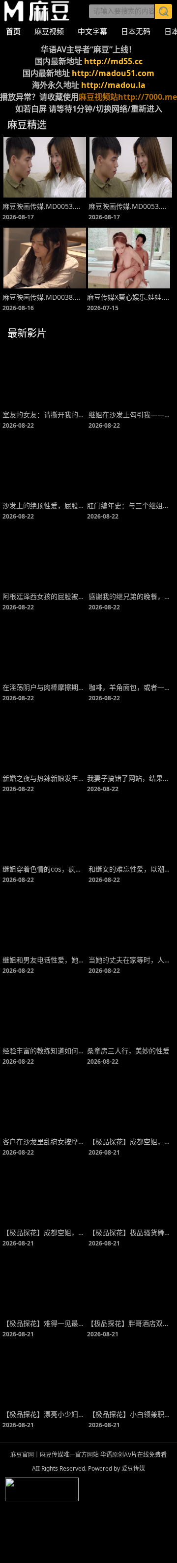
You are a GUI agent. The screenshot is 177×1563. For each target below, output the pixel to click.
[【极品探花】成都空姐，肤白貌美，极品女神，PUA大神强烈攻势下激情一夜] (130, 1102)
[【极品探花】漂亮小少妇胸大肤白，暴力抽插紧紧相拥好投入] (44, 1375)
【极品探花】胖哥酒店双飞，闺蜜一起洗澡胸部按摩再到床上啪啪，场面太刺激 (129, 1323)
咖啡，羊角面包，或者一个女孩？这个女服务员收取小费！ (130, 687)
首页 (13, 31)
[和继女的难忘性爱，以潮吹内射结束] (130, 830)
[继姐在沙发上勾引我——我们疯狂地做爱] (130, 375)
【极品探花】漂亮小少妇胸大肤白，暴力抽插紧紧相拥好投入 (44, 1414)
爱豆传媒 (37, 11)
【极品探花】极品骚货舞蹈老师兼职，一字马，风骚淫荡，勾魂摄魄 (130, 1232)
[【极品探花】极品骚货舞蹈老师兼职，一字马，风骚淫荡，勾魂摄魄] (130, 1193)
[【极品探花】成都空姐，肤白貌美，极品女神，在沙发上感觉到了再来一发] (44, 1193)
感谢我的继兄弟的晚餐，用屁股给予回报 (130, 596)
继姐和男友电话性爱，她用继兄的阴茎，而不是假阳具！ (44, 959)
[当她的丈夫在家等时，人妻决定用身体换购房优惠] (130, 920)
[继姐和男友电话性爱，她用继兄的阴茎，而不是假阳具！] (44, 920)
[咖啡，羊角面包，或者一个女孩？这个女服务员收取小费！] (130, 648)
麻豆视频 (49, 31)
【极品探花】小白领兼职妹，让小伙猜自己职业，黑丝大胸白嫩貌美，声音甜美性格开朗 (130, 1414)
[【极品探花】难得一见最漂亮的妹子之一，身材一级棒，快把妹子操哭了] (44, 1284)
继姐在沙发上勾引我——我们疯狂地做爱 (130, 414)
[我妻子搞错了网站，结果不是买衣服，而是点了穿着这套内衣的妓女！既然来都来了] (129, 739)
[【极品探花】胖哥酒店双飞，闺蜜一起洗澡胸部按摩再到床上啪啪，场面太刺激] (129, 1284)
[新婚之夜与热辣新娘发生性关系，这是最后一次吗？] (44, 739)
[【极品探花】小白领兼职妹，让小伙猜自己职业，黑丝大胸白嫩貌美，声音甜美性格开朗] (130, 1375)
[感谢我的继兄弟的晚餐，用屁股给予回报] (130, 557)
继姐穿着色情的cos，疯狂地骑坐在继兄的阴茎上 (44, 869)
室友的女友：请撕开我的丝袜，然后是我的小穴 (44, 414)
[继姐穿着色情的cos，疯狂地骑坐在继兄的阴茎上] (44, 830)
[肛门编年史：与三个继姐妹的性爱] (129, 466)
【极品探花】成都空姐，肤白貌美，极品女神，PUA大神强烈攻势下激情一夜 (130, 1141)
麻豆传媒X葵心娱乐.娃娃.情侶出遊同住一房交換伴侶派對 (129, 297)
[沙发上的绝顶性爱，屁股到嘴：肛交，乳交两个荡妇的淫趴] (44, 466)
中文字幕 (92, 31)
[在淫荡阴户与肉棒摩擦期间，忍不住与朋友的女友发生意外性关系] (44, 648)
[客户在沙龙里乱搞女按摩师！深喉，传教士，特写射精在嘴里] (44, 1102)
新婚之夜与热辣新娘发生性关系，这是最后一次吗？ (44, 778)
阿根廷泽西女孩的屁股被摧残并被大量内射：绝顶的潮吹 (44, 596)
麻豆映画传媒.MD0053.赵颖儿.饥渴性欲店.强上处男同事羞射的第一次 (44, 206)
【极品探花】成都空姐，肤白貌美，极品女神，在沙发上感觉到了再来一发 (44, 1232)
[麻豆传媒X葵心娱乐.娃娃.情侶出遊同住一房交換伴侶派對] (129, 258)
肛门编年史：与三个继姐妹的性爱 (129, 505)
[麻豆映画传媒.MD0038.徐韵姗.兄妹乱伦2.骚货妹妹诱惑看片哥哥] (44, 258)
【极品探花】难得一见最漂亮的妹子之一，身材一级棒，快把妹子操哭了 (44, 1323)
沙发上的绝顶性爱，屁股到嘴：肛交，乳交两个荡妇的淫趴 (44, 505)
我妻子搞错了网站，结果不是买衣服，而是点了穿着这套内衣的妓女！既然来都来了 (129, 778)
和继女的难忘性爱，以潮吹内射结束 (130, 869)
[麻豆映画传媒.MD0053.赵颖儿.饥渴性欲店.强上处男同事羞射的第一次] (44, 167)
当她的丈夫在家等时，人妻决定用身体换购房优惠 (130, 959)
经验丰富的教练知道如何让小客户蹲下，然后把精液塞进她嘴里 (44, 1050)
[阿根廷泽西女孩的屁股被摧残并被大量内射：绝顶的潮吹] (44, 557)
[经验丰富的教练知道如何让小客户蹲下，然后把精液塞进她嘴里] (44, 1011)
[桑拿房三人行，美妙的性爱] (129, 1011)
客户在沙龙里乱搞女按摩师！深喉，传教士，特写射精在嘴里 (44, 1141)
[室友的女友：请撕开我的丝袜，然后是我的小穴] (44, 375)
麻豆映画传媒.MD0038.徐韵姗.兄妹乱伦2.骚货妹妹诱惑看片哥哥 (44, 297)
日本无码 (135, 31)
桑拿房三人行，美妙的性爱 (128, 1050)
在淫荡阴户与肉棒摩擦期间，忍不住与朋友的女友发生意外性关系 (44, 687)
